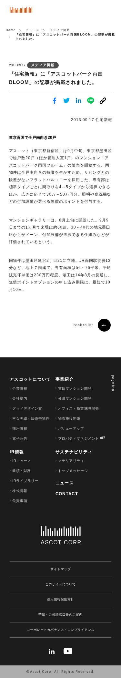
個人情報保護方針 (60, 599)
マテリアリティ (71, 461)
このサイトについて (60, 584)
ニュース (64, 482)
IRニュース (21, 461)
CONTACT (66, 493)
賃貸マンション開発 (75, 388)
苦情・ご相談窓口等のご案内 (60, 614)
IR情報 (17, 451)
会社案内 (19, 398)
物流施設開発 (69, 418)
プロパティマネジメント (78, 438)
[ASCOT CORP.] (21, 12)
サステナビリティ (73, 451)
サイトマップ (60, 569)
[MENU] (109, 11)
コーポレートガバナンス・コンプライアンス (61, 630)
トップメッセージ (73, 471)
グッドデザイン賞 (27, 408)
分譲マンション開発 (75, 398)
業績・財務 (21, 471)
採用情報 (19, 428)
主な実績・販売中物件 (31, 418)
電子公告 (19, 438)
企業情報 (19, 388)
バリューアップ (71, 428)
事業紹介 (64, 379)
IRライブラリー (25, 481)
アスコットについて (30, 379)
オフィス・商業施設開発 (78, 408)
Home (11, 30)
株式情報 (19, 491)
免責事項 (19, 501)
